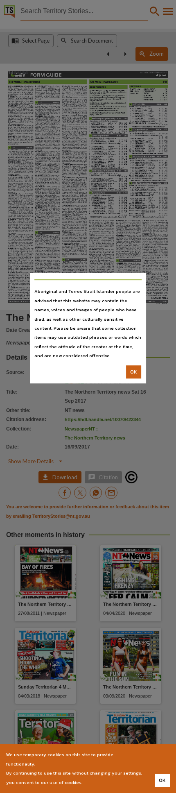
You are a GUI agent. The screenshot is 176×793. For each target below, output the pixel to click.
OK (133, 372)
